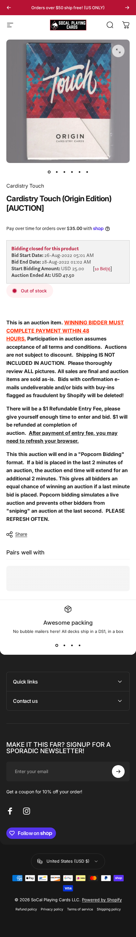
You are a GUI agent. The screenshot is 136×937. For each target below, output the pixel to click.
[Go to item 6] (87, 172)
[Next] (127, 7)
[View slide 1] (56, 645)
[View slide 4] (79, 645)
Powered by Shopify (102, 899)
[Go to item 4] (72, 172)
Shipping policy (109, 909)
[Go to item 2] (56, 172)
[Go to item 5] (79, 172)
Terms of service (80, 909)
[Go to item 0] (49, 172)
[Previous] (9, 7)
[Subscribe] (118, 771)
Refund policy (26, 909)
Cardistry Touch (25, 186)
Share (21, 534)
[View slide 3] (72, 645)
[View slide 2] (64, 645)
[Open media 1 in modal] (118, 51)
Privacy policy (52, 909)
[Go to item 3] (64, 172)
